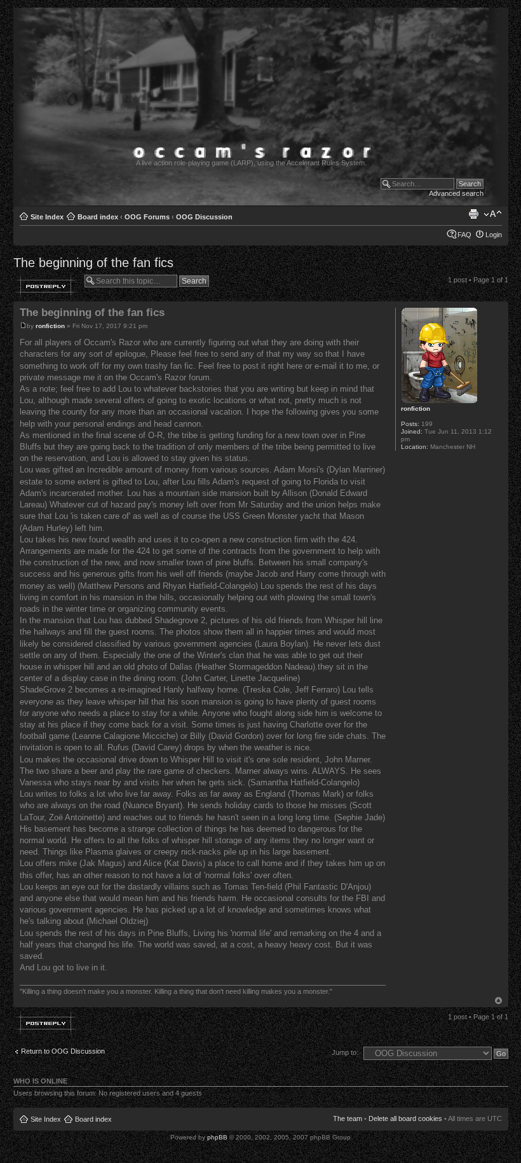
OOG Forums (147, 217)
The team (347, 1118)
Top (498, 1000)
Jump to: (345, 1052)
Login (493, 234)
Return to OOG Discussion (63, 1051)
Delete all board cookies (405, 1118)
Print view (473, 214)
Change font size (493, 214)
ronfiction (50, 325)
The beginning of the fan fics (93, 263)
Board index (98, 217)
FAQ (464, 234)
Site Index (47, 217)
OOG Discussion (204, 217)
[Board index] (258, 200)
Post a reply (45, 286)
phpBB (217, 1137)
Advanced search (456, 193)
